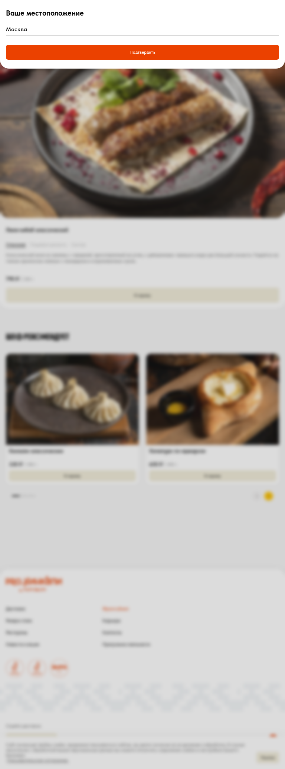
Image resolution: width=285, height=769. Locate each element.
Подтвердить (142, 52)
